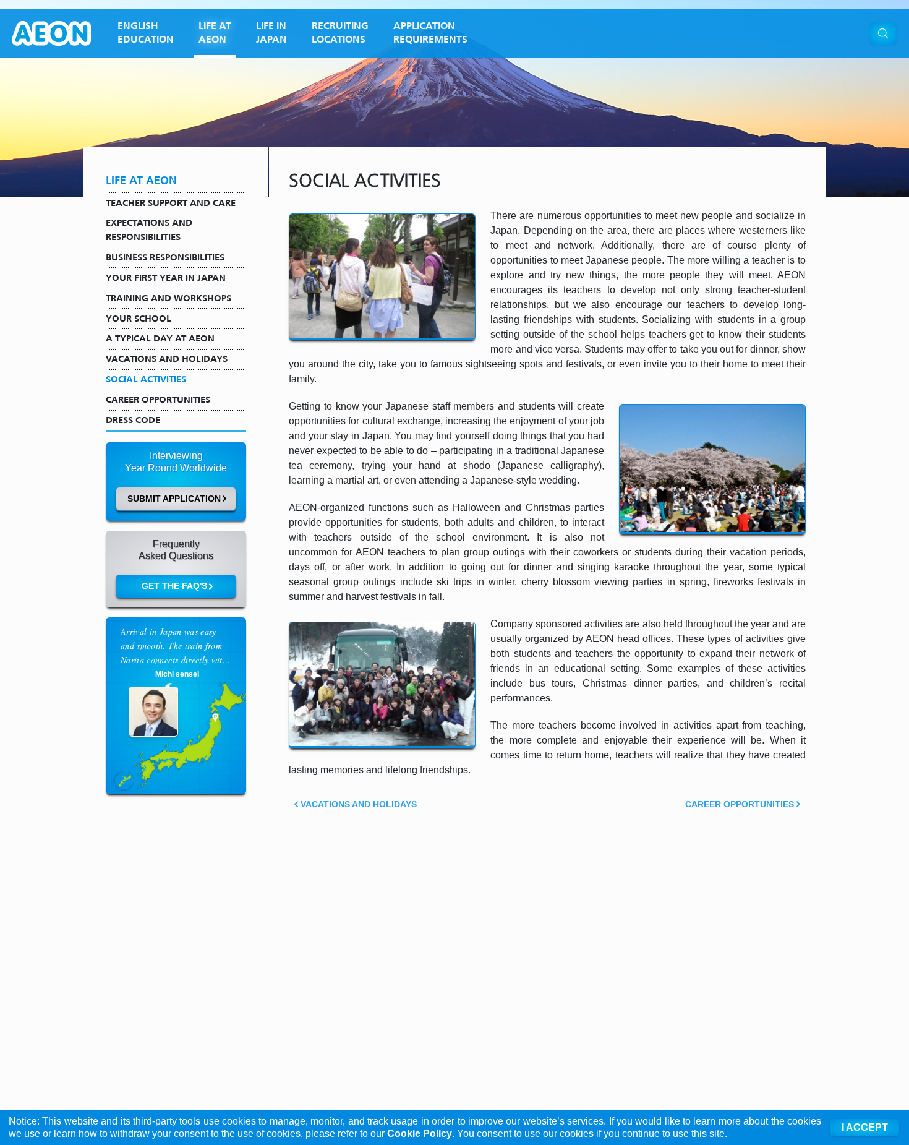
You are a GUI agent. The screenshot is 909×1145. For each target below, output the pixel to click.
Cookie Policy (419, 1133)
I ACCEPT (865, 1127)
